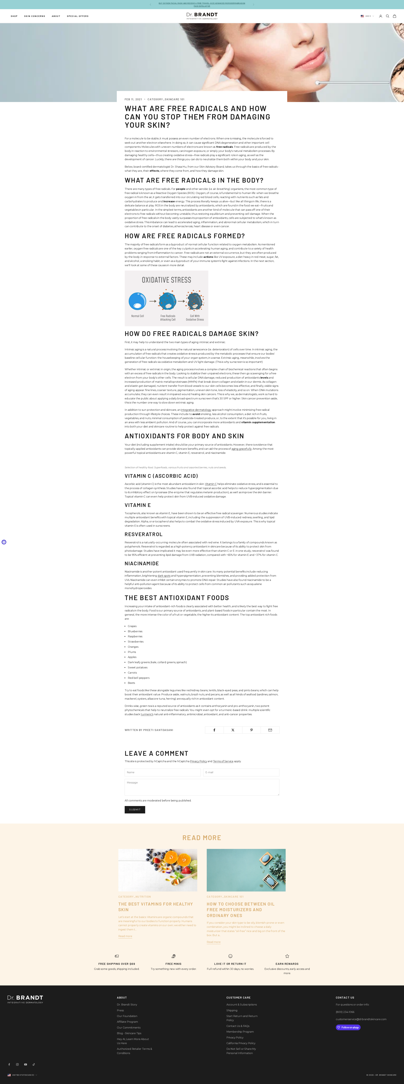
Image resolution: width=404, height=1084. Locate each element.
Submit (135, 809)
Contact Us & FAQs (237, 1026)
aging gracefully (242, 448)
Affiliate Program (127, 1021)
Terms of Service (223, 761)
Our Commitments (128, 1027)
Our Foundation (127, 1016)
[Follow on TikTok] (33, 1064)
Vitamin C (211, 483)
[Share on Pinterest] (251, 730)
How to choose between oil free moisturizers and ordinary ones (241, 909)
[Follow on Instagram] (17, 1064)
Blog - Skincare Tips (129, 1033)
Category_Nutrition (134, 896)
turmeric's (147, 714)
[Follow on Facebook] (9, 1064)
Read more (125, 936)
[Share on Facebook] (214, 730)
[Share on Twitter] (233, 730)
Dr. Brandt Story (127, 1004)
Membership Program (240, 1031)
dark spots (164, 575)
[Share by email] (270, 730)
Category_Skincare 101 (166, 99)
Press (120, 1010)
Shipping (232, 1010)
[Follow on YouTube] (25, 1064)
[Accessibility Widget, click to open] (4, 542)
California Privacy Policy (240, 1043)
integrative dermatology (196, 409)
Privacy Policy (198, 761)
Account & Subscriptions (241, 1004)
